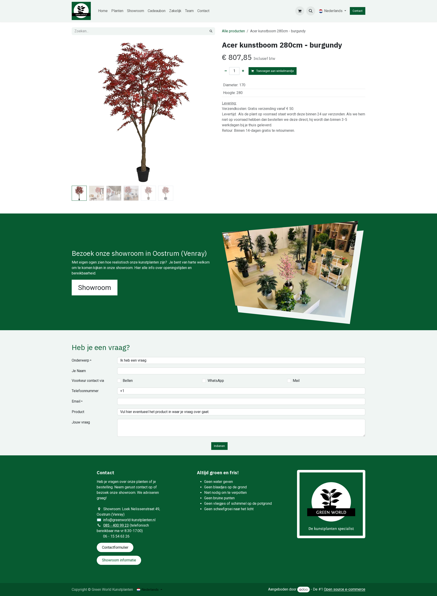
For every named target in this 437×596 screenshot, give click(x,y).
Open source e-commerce (344, 589)
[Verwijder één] (225, 71)
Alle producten (233, 31)
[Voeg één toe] (243, 71)
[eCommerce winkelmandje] (299, 10)
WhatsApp (216, 380)
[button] (310, 10)
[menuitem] (102, 10)
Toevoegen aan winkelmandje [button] (275, 71)
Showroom (94, 288)
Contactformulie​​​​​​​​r (115, 547)
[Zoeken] (211, 31)
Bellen (128, 380)
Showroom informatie (119, 560)
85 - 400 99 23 (117, 525)
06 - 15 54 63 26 (116, 536)
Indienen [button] (219, 446)
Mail (296, 380)
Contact (358, 11)
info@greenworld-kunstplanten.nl (129, 520)
